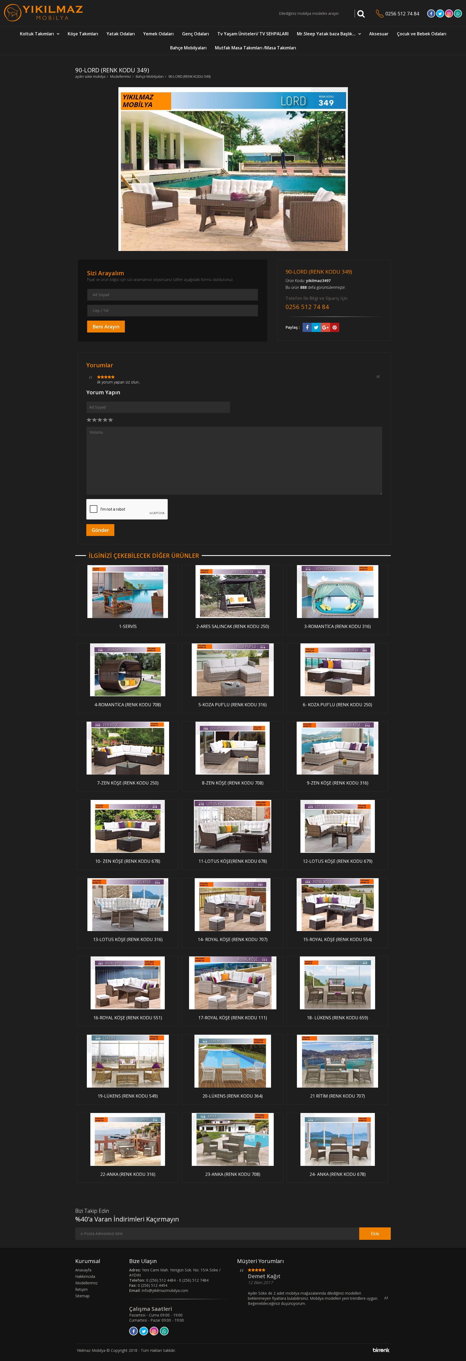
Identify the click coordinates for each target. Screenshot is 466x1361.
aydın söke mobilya (90, 76)
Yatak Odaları (121, 34)
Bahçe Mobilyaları (188, 48)
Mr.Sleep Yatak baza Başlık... (326, 34)
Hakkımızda (85, 1276)
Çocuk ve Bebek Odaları (421, 34)
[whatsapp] (458, 13)
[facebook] (431, 13)
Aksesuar (379, 34)
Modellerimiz (120, 76)
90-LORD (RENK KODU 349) (189, 76)
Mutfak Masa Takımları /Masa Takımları (255, 48)
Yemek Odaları (158, 34)
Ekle (375, 1234)
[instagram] (449, 13)
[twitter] (440, 13)
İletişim (81, 1289)
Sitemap (82, 1295)
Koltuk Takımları (37, 34)
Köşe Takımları (83, 34)
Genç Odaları (195, 34)
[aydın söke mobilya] (43, 19)
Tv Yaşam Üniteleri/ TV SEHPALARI (253, 34)
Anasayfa (83, 1269)
